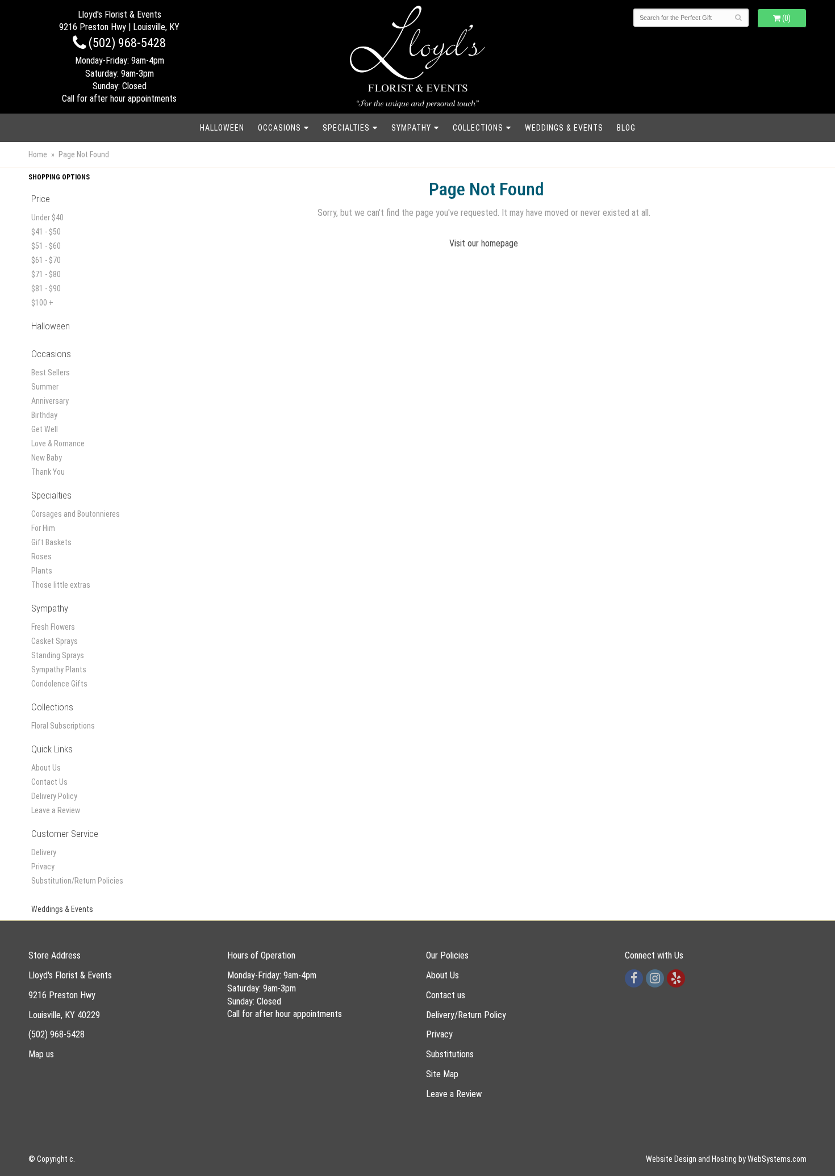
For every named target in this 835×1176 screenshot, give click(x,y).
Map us (41, 1054)
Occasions (279, 127)
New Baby (46, 457)
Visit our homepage (483, 243)
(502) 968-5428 (126, 42)
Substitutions (450, 1054)
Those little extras (60, 584)
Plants (41, 570)
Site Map (442, 1074)
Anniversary (50, 400)
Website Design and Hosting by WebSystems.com (726, 1159)
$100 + (42, 302)
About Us (46, 767)
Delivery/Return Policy (466, 1015)
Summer (45, 386)
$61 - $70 (46, 260)
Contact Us (49, 781)
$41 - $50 (46, 231)
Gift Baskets (51, 542)
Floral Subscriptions (63, 725)
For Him (43, 528)
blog (626, 127)
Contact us (445, 995)
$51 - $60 (46, 245)
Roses (41, 556)
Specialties (346, 127)
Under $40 (47, 217)
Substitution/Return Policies (77, 880)
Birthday (44, 415)
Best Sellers (50, 372)
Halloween (222, 127)
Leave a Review (55, 810)
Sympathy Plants (58, 669)
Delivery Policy (54, 796)
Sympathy (411, 127)
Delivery (43, 852)
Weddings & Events (564, 127)
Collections (478, 127)
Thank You (48, 471)
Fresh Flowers (53, 626)
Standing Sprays (57, 655)
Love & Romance (58, 443)
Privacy (43, 866)
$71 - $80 (46, 274)
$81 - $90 (46, 288)
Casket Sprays (54, 641)
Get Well (44, 429)
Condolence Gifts (59, 683)
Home (37, 154)
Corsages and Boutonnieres (75, 513)
